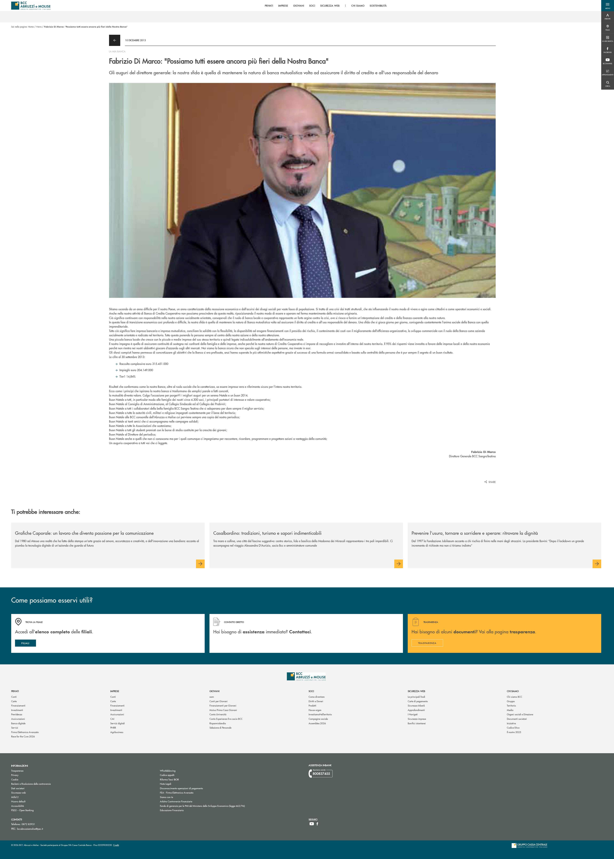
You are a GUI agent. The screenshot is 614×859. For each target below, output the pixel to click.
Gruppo (511, 701)
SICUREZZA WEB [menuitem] (330, 5)
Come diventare (316, 696)
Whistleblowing (167, 770)
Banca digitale (18, 723)
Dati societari (17, 788)
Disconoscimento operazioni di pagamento (181, 788)
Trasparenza (17, 770)
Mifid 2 (15, 797)
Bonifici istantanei (417, 723)
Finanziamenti (18, 705)
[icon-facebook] (317, 823)
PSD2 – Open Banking (34, 810)
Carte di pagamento (418, 701)
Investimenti (17, 710)
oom (211, 696)
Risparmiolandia (217, 723)
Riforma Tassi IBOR (181, 779)
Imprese (114, 691)
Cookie (14, 779)
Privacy (14, 775)
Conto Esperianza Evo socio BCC (226, 718)
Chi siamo (513, 691)
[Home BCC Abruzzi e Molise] (30, 5)
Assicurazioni (18, 718)
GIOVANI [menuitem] (298, 5)
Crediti (116, 845)
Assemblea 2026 (317, 723)
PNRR (113, 727)
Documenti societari (517, 718)
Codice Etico (513, 727)
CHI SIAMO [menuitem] (358, 5)
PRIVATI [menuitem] (269, 5)
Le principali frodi (416, 696)
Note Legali (177, 783)
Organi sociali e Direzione (520, 714)
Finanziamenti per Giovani (222, 705)
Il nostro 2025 (514, 732)
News (39, 26)
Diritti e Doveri (316, 701)
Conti (14, 696)
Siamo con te (166, 797)
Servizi (14, 727)
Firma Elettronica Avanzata (25, 732)
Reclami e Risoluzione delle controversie (31, 783)
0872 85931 (28, 824)
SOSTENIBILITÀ (378, 5)
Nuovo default (30, 801)
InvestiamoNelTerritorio (320, 714)
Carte (14, 701)
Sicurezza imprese (417, 718)
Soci (311, 691)
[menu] (326, 5)
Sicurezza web (416, 691)
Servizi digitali (117, 723)
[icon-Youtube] (311, 823)
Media (510, 710)
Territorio (511, 705)
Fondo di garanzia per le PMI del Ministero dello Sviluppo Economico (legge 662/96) (214, 805)
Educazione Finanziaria (172, 810)
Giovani (214, 691)
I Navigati (413, 714)
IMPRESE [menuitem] (283, 5)
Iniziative (511, 723)
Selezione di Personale (220, 727)
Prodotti (312, 705)
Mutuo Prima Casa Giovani (223, 710)
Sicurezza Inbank (416, 705)
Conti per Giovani (218, 701)
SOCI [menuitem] (312, 5)
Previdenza (16, 714)
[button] (607, 5)
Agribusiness (116, 732)
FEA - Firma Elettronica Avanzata (176, 792)
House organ (315, 710)
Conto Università (217, 714)
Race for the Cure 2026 (23, 736)
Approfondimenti (416, 710)
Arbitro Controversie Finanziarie (188, 801)
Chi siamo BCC (514, 696)
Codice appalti (179, 775)
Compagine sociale (318, 718)
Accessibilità (17, 805)
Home (31, 26)
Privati (15, 691)
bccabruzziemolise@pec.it (30, 828)
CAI (112, 718)
